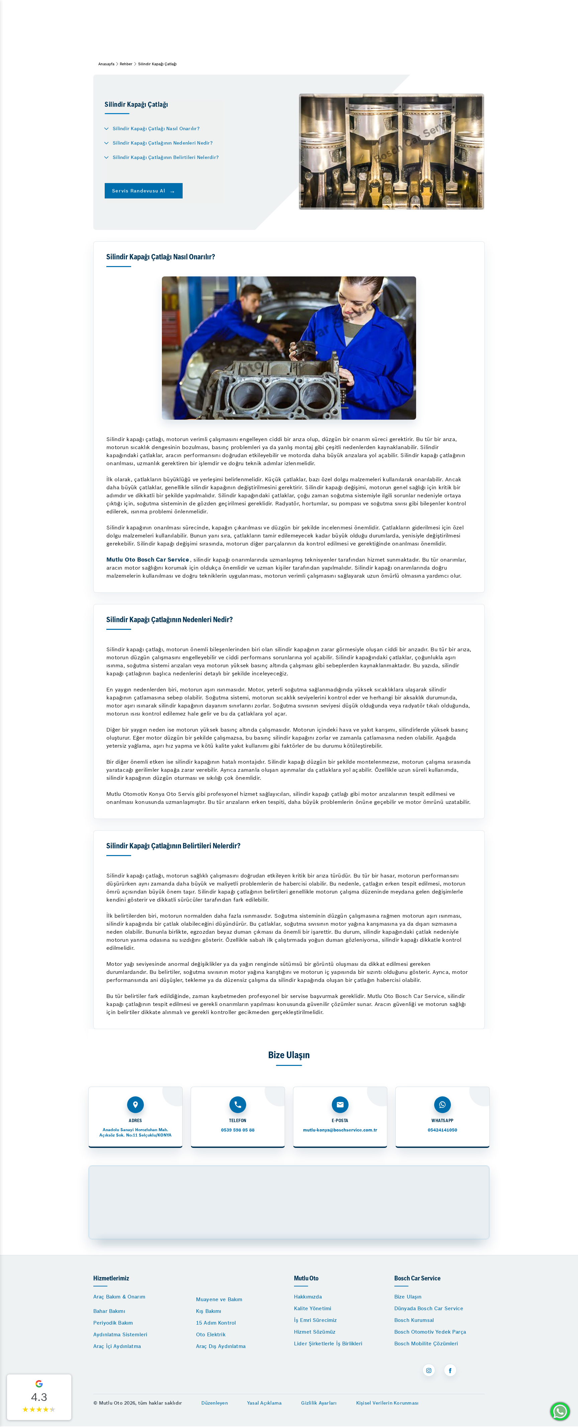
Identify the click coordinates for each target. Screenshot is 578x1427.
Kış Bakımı (208, 1311)
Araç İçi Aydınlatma (117, 1346)
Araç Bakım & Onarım (119, 1296)
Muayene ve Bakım (219, 1299)
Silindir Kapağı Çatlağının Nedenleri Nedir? (163, 143)
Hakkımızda (308, 1296)
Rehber (126, 64)
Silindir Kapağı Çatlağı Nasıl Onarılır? (156, 128)
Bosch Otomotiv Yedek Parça (430, 1332)
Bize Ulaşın (408, 1296)
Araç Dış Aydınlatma (221, 1346)
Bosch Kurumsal (414, 1320)
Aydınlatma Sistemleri (120, 1334)
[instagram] (428, 1370)
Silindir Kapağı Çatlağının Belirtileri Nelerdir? (166, 157)
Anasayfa (106, 64)
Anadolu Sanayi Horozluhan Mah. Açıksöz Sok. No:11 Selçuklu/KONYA (135, 1132)
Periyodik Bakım (113, 1323)
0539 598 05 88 (238, 1130)
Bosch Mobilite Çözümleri (426, 1343)
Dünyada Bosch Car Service (428, 1308)
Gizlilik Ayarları (318, 1403)
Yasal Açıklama (264, 1403)
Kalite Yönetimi (312, 1308)
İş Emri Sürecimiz (315, 1320)
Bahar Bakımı (109, 1311)
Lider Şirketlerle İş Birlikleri (328, 1343)
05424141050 (442, 1130)
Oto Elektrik (210, 1334)
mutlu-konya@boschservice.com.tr (340, 1130)
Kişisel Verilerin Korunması (387, 1403)
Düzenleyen (214, 1403)
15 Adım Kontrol (216, 1323)
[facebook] (450, 1370)
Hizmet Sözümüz (314, 1332)
